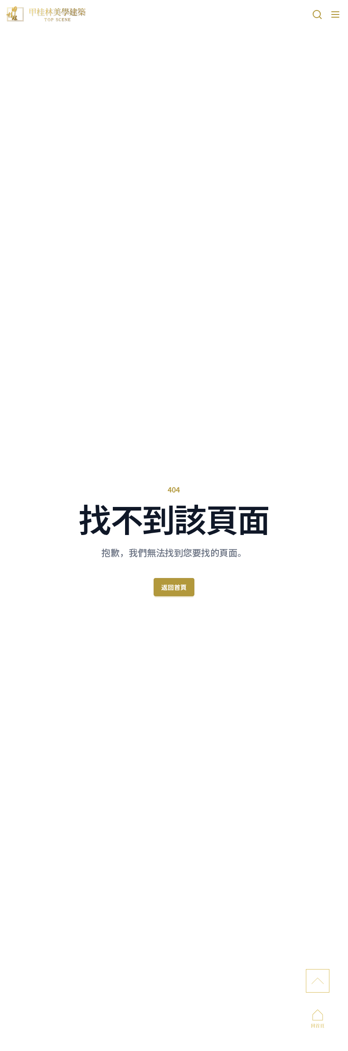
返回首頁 (174, 587)
